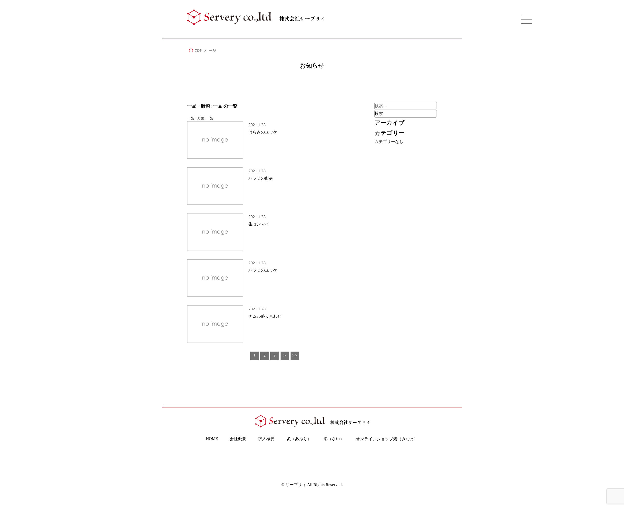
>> (294, 355)
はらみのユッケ (262, 132)
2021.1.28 (257, 124)
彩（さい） (333, 438)
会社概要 (238, 438)
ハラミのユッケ (262, 270)
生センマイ (258, 224)
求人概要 (266, 438)
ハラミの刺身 (260, 178)
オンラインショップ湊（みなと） (387, 439)
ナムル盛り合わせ (265, 316)
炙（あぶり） (299, 438)
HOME (212, 438)
